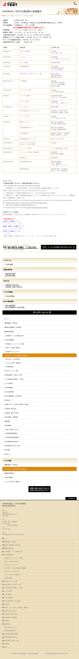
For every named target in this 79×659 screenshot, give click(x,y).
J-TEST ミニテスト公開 (11, 371)
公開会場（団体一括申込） (12, 413)
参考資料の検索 (10, 275)
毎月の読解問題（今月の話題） (15, 307)
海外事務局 (8, 425)
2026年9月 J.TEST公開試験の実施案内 (17, 355)
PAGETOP (72, 498)
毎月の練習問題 (10, 305)
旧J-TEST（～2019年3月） (13, 359)
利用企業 (7, 400)
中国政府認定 (9, 366)
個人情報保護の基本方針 (12, 441)
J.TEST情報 (9, 264)
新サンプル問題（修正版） (13, 347)
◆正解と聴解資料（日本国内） (13, 327)
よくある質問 (8, 383)
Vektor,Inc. (49, 655)
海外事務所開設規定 (11, 433)
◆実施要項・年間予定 (11, 323)
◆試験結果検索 (9, 331)
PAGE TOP (75, 637)
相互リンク (8, 454)
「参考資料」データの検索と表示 (14, 335)
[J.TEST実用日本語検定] (10, 4)
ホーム (7, 319)
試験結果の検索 (10, 273)
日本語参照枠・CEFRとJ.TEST (13, 375)
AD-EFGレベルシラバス (12, 351)
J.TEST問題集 (9, 296)
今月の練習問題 (9, 392)
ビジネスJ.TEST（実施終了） (14, 363)
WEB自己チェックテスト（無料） (15, 344)
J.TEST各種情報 (9, 340)
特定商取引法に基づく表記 (12, 445)
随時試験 (7, 421)
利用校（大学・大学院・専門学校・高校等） (17, 404)
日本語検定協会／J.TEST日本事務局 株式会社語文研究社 (37, 653)
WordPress (30, 655)
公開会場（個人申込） (11, 408)
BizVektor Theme (39, 655)
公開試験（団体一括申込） (14, 287)
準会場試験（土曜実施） (12, 417)
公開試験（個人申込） (12, 285)
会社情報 (7, 450)
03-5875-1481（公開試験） (23, 247)
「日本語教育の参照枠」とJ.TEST (14, 379)
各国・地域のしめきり (12, 429)
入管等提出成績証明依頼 (12, 437)
